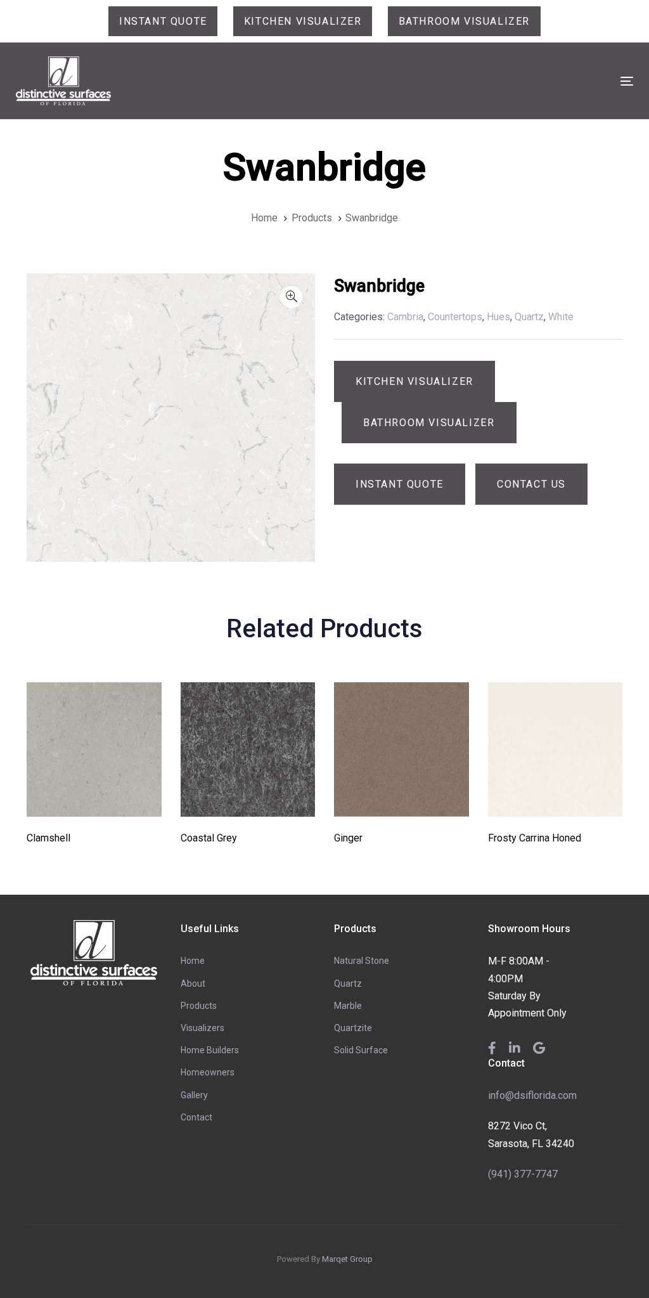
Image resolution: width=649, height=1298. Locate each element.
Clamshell (48, 838)
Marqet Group (347, 1259)
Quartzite (353, 1028)
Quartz (348, 983)
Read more (94, 799)
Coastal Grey (209, 838)
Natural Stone (361, 961)
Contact (196, 1117)
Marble (348, 1006)
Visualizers (202, 1028)
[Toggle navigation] (530, 81)
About (193, 983)
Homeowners (208, 1072)
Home (193, 961)
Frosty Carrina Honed (534, 838)
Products (199, 1006)
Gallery (194, 1095)
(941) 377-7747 (523, 1174)
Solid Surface (361, 1050)
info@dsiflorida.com (532, 1095)
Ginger (348, 838)
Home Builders (210, 1050)
